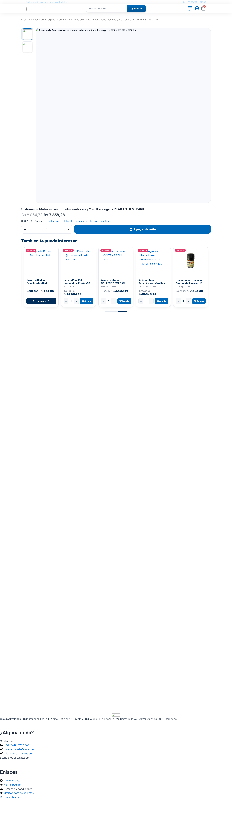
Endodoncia (54, 221)
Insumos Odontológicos (42, 19)
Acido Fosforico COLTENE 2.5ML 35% (113, 281)
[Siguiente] (208, 241)
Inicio (24, 19)
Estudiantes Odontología (84, 221)
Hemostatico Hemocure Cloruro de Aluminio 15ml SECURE (190, 281)
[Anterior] (202, 241)
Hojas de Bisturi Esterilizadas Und (36, 281)
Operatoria (62, 19)
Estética (66, 221)
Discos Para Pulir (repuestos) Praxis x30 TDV (77, 281)
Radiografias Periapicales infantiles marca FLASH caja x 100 (152, 281)
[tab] (27, 34)
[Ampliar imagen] (205, 33)
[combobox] (106, 8)
